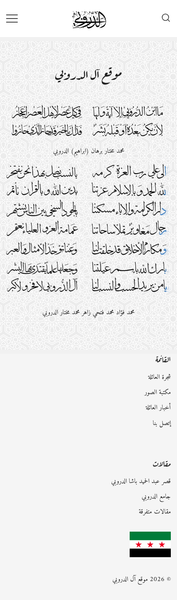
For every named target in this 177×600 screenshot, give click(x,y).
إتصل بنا (162, 423)
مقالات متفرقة (155, 512)
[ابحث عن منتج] (166, 18)
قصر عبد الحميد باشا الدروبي (141, 481)
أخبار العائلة (158, 407)
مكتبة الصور (157, 392)
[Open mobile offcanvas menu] (12, 18)
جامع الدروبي (156, 496)
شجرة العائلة (159, 377)
